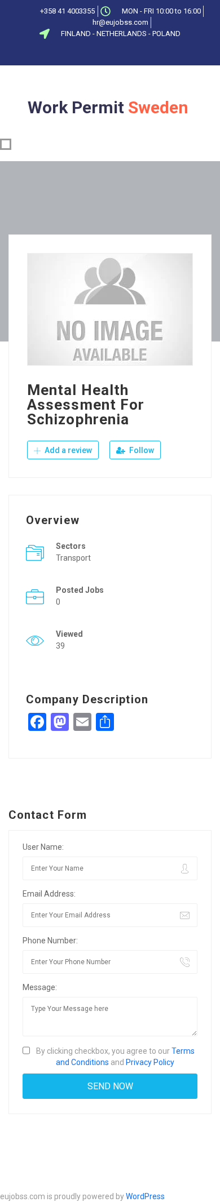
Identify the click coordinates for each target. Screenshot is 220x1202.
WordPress (145, 1196)
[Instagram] (150, 53)
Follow (140, 450)
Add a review (67, 450)
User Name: (43, 846)
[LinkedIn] (112, 53)
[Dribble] (131, 53)
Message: (40, 987)
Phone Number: (50, 940)
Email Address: (49, 893)
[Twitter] (94, 53)
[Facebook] (75, 53)
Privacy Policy (150, 1062)
